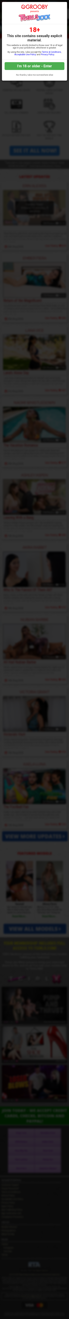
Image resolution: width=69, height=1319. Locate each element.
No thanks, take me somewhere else (34, 75)
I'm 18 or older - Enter (34, 66)
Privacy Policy (47, 54)
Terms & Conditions (51, 52)
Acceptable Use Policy (25, 54)
